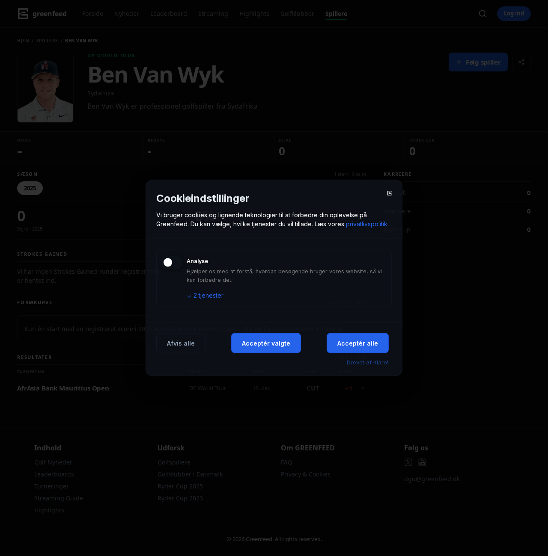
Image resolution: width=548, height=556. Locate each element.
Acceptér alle (357, 342)
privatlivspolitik (366, 223)
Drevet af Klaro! (367, 361)
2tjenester (205, 295)
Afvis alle (181, 342)
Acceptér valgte (266, 342)
